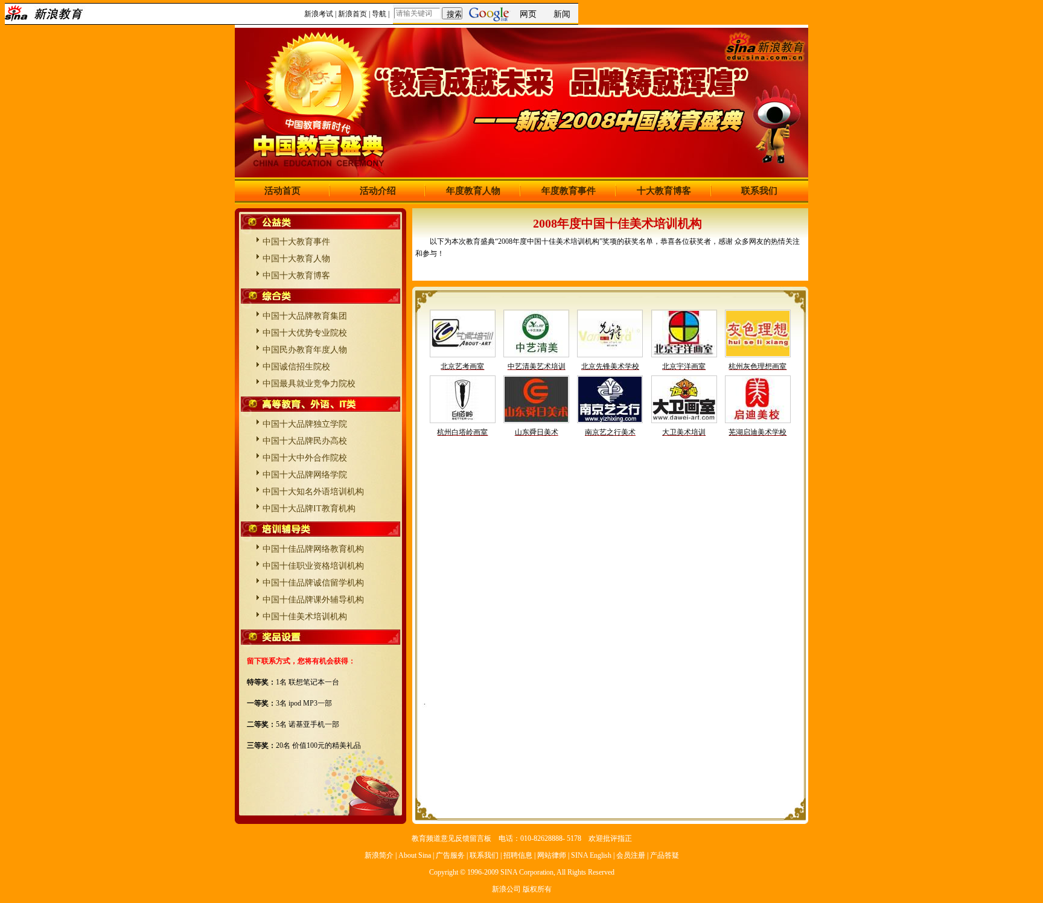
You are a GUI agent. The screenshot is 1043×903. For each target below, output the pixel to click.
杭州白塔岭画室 (462, 432)
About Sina (414, 855)
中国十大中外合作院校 (305, 457)
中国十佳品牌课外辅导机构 (313, 599)
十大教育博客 (664, 191)
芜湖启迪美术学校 (757, 432)
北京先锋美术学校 (610, 366)
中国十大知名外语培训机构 (313, 491)
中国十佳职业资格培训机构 (313, 565)
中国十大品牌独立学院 (305, 424)
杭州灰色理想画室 (757, 366)
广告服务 (450, 855)
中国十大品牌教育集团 (305, 316)
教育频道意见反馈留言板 (451, 838)
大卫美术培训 (684, 432)
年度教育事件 (568, 191)
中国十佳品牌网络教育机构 (313, 549)
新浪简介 (379, 855)
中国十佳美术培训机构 (305, 616)
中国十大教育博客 (296, 275)
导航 (379, 14)
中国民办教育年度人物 (305, 349)
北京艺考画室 (462, 366)
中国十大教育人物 (296, 258)
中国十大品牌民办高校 (305, 440)
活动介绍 (378, 191)
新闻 (561, 14)
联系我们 (759, 191)
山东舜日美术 (536, 432)
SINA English (591, 855)
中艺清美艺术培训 (537, 366)
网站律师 (551, 855)
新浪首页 (352, 14)
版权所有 (537, 889)
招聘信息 (517, 855)
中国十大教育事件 (296, 241)
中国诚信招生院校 (296, 366)
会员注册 (630, 855)
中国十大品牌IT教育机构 (309, 508)
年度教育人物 (473, 191)
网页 (528, 14)
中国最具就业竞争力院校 (309, 383)
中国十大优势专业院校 (305, 332)
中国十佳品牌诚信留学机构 (313, 582)
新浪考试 (318, 14)
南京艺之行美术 (610, 432)
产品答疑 (664, 855)
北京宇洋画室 (684, 366)
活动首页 (282, 191)
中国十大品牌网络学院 (305, 474)
